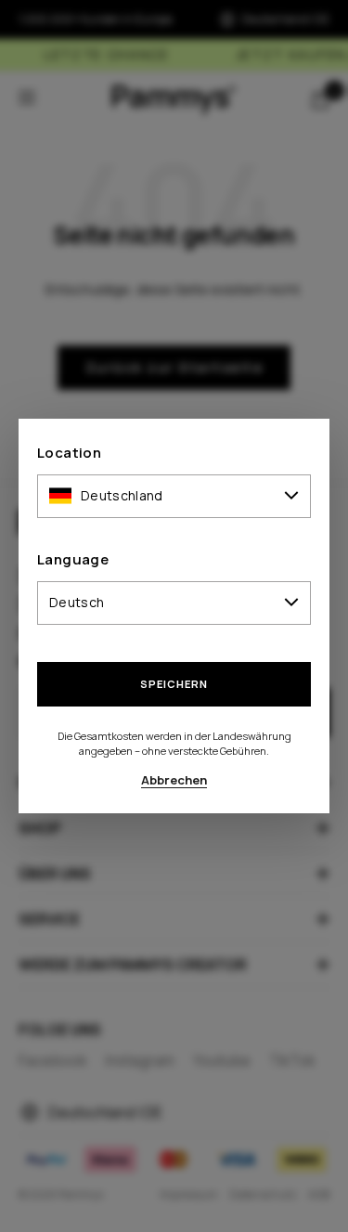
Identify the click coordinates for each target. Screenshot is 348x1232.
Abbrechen (174, 780)
